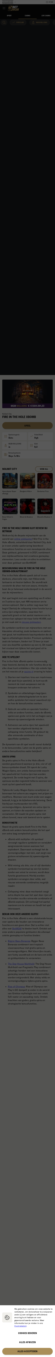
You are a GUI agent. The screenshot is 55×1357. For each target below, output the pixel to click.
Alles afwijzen (27, 1342)
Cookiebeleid (20, 1326)
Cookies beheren (27, 1333)
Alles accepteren (27, 1351)
